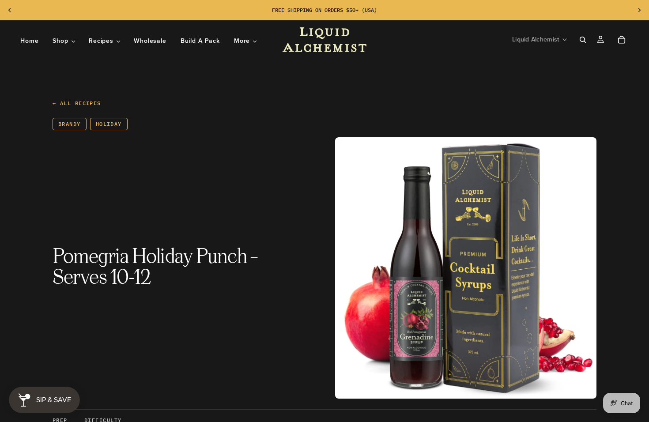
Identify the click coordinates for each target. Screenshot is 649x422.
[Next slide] (639, 10)
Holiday (109, 124)
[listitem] (245, 41)
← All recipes (77, 103)
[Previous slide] (9, 10)
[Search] (582, 39)
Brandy (69, 124)
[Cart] (621, 39)
